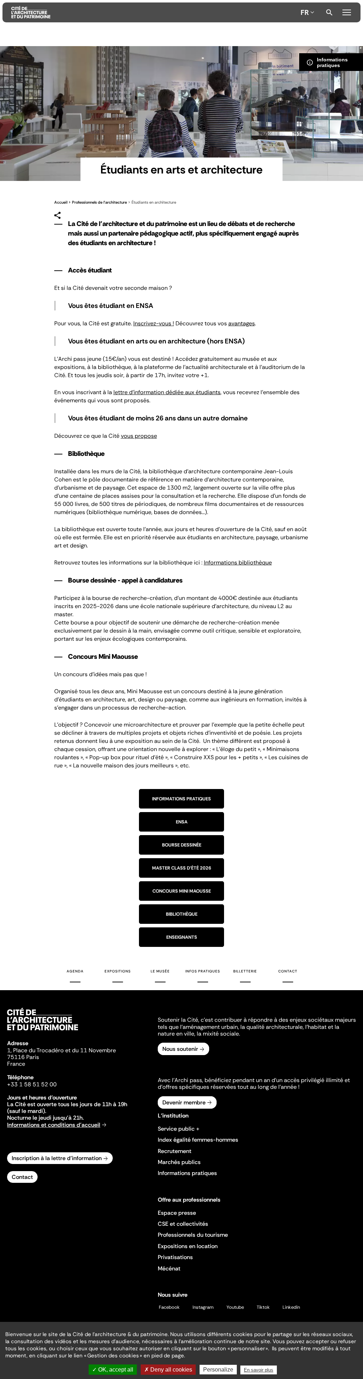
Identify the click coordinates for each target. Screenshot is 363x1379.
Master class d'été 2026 (181, 868)
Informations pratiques (181, 799)
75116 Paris (23, 1057)
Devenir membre (184, 1102)
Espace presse (177, 1213)
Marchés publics (179, 1162)
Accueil (60, 202)
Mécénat (169, 1268)
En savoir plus (258, 1370)
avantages (241, 323)
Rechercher (329, 12)
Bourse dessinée (181, 845)
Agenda (75, 971)
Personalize (218, 1370)
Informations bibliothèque (238, 562)
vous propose (139, 436)
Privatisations (175, 1257)
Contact (287, 971)
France (16, 1064)
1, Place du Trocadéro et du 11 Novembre (61, 1050)
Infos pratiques (202, 971)
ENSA (182, 822)
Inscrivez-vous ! (153, 323)
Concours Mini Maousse (181, 891)
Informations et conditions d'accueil (53, 1125)
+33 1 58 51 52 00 (32, 1084)
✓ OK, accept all (112, 1370)
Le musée (160, 971)
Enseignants (181, 937)
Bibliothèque (181, 914)
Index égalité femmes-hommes (198, 1139)
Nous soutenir (180, 1049)
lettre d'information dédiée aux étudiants (166, 392)
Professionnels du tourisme (193, 1235)
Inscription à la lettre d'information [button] (57, 1158)
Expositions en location (188, 1246)
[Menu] (347, 11)
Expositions (118, 971)
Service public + (179, 1128)
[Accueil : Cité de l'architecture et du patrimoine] (154, 12)
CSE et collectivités (183, 1224)
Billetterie (245, 971)
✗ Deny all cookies (168, 1370)
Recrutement (174, 1151)
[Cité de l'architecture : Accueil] (42, 1031)
